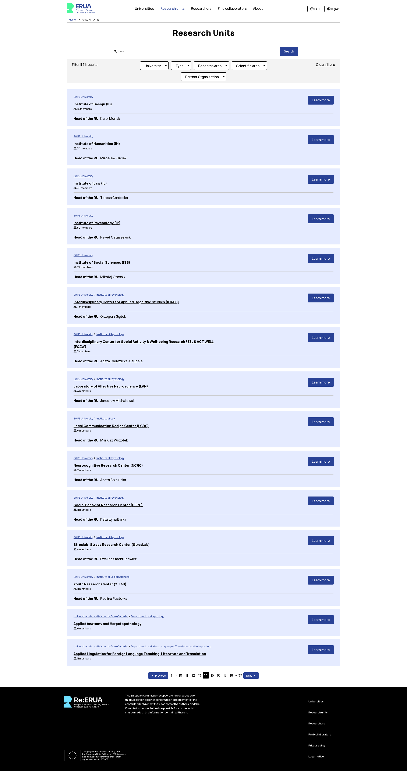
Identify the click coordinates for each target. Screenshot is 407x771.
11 (186, 675)
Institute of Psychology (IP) (97, 223)
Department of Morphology (147, 616)
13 (199, 675)
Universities (316, 701)
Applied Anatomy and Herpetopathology (107, 623)
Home (72, 19)
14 (206, 675)
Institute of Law (105, 418)
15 (212, 675)
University (153, 65)
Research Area (210, 65)
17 (225, 675)
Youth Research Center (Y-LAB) (100, 584)
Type (180, 65)
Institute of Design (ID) (93, 104)
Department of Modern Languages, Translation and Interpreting (170, 646)
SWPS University (83, 97)
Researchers (316, 723)
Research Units (90, 19)
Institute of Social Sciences (112, 577)
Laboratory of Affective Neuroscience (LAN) (111, 386)
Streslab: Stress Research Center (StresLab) (112, 544)
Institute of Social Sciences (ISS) (102, 262)
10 (180, 675)
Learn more (321, 100)
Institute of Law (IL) (90, 183)
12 (193, 675)
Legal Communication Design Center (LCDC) (111, 425)
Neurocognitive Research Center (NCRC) (108, 465)
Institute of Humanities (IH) (97, 143)
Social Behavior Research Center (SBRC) (108, 505)
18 (231, 675)
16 (218, 675)
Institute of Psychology (110, 295)
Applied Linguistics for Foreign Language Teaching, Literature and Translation (140, 653)
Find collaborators (319, 734)
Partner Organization (202, 76)
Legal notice (316, 756)
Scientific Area (247, 65)
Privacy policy (316, 745)
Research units (318, 712)
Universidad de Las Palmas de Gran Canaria (101, 616)
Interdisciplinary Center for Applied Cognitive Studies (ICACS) (126, 302)
